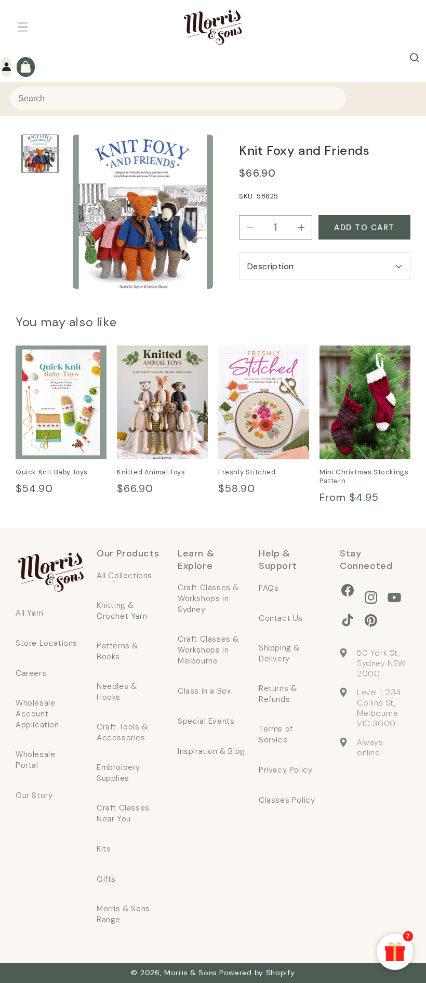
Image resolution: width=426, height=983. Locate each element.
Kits (104, 849)
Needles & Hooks (117, 691)
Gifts (106, 879)
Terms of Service (276, 734)
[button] (22, 27)
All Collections (124, 575)
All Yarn (30, 613)
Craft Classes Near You (123, 813)
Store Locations (46, 643)
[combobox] (178, 98)
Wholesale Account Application (37, 714)
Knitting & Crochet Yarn (122, 610)
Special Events (206, 721)
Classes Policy (287, 800)
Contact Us (281, 618)
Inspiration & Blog (211, 751)
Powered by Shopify (257, 972)
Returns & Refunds (278, 694)
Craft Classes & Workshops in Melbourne (208, 650)
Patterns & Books (117, 651)
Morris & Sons (190, 972)
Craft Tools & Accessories (122, 732)
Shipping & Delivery (279, 653)
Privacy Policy (285, 770)
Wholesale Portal (35, 760)
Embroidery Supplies (118, 772)
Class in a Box (204, 691)
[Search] (414, 57)
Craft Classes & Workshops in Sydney (208, 598)
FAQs (268, 588)
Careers (31, 673)
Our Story (34, 795)
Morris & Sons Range (123, 914)
